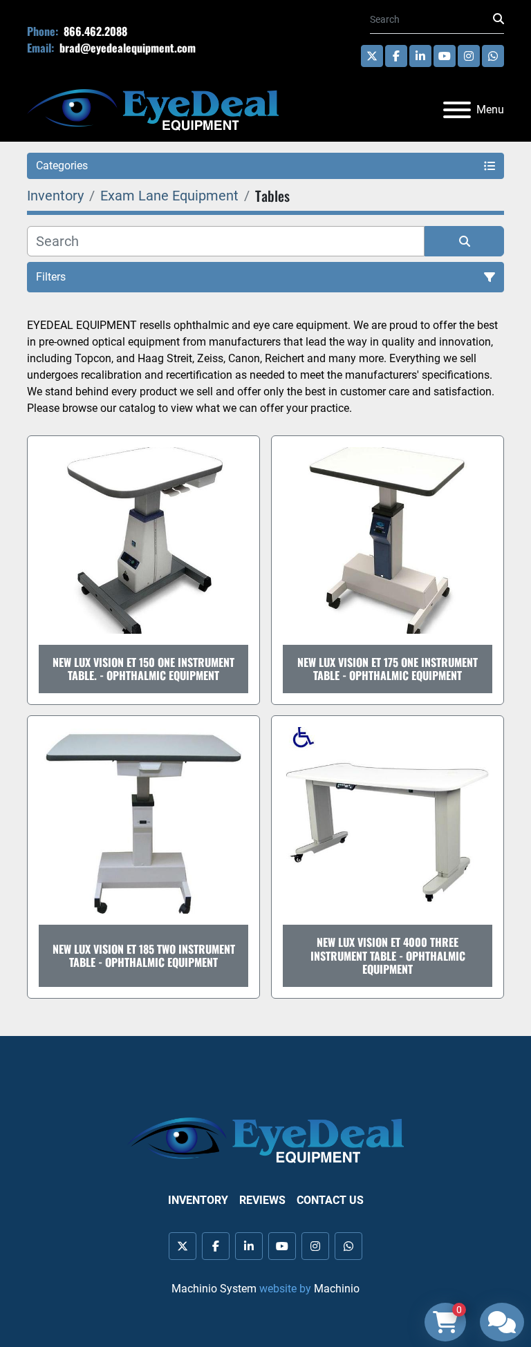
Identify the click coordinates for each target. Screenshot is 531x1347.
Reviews (262, 1200)
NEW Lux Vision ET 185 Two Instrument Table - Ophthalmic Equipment (144, 955)
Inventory (198, 1200)
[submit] (498, 19)
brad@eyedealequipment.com (126, 47)
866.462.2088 (94, 31)
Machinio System (214, 1288)
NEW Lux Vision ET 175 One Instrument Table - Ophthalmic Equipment (387, 669)
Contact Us (330, 1200)
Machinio (337, 1288)
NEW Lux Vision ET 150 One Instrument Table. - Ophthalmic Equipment (143, 669)
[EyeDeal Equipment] (265, 1139)
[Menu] (457, 110)
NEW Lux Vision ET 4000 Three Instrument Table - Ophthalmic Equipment (387, 955)
